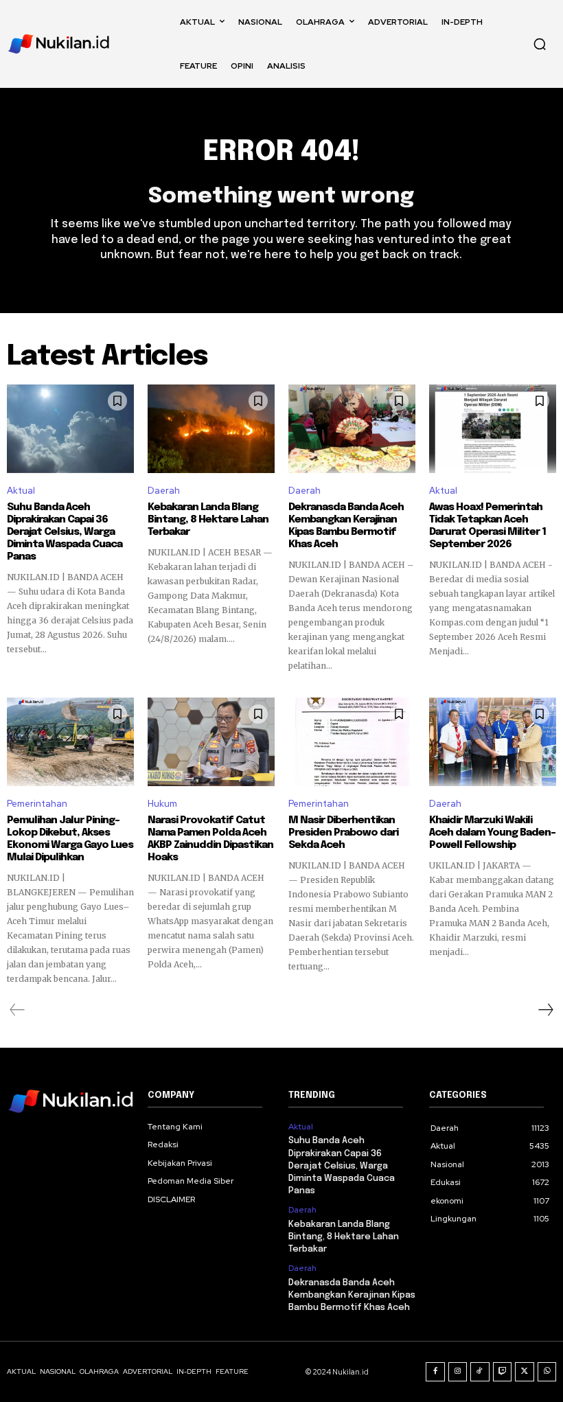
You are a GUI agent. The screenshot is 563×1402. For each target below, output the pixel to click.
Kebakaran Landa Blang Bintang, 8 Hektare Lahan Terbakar (208, 520)
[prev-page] (17, 1010)
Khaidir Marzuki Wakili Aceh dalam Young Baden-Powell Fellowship (492, 833)
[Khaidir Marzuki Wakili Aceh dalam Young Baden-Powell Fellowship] (492, 742)
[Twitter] (524, 1371)
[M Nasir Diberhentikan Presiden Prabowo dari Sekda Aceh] (351, 742)
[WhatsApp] (547, 1371)
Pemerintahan (37, 803)
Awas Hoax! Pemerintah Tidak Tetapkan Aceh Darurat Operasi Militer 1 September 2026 (487, 526)
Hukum (162, 803)
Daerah (164, 490)
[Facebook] (435, 1371)
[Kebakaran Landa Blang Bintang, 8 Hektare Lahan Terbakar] (211, 429)
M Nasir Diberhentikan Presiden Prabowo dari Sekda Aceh (343, 833)
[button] (539, 43)
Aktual (21, 490)
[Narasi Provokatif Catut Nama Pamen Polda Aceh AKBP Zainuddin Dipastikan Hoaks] (211, 742)
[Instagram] (458, 1371)
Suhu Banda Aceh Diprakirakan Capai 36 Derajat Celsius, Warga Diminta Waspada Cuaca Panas (64, 532)
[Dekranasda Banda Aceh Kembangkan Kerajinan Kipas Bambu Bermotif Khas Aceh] (351, 429)
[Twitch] (502, 1371)
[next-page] (545, 1010)
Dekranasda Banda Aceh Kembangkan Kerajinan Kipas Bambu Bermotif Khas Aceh (346, 526)
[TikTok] (480, 1371)
